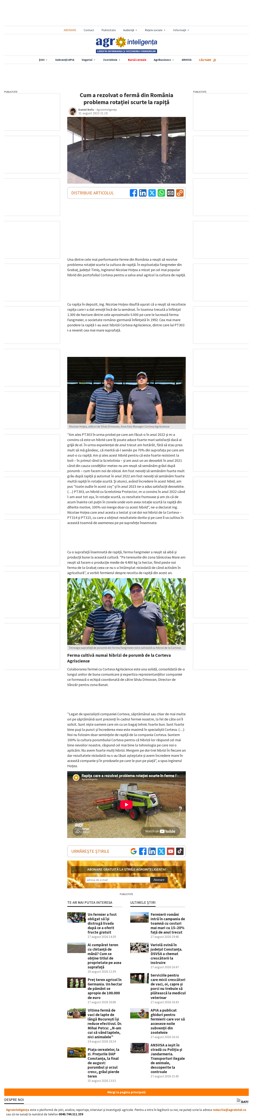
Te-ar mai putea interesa (89, 902)
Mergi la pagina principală (126, 1092)
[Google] (133, 851)
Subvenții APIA (64, 60)
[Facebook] (133, 193)
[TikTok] (180, 851)
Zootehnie (110, 60)
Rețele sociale (153, 30)
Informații (179, 30)
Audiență (128, 30)
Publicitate (108, 30)
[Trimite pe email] (170, 193)
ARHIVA (187, 60)
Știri (41, 60)
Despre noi (14, 1099)
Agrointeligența (17, 1110)
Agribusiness (162, 60)
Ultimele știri (143, 902)
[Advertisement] (126, 13)
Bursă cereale (137, 60)
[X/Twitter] (161, 851)
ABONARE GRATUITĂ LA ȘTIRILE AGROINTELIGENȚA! (126, 869)
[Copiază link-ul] (180, 193)
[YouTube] (170, 851)
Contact (89, 30)
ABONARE (70, 30)
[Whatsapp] (161, 193)
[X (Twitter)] (152, 193)
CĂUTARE (205, 60)
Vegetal (87, 60)
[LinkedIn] (143, 193)
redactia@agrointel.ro (229, 1110)
